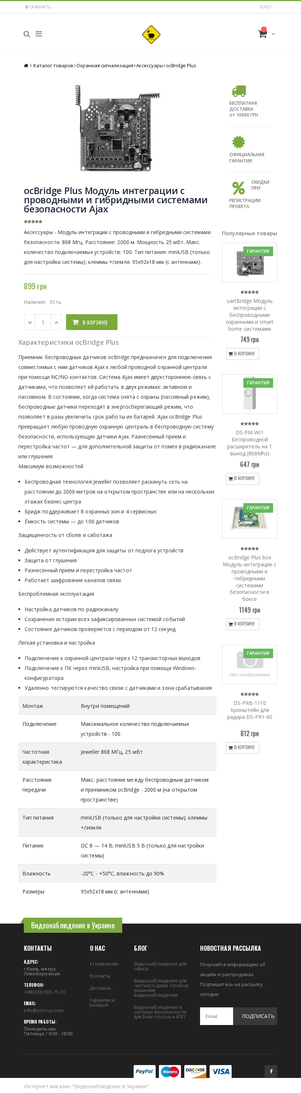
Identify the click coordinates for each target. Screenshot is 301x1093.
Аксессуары (149, 65)
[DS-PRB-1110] (250, 664)
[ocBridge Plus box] (250, 519)
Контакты (100, 975)
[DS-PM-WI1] (250, 394)
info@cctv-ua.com (44, 1010)
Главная (26, 65)
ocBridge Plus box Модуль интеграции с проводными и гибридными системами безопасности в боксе (249, 578)
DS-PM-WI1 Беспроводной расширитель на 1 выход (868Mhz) (249, 443)
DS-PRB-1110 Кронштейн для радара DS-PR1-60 (249, 709)
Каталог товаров (53, 65)
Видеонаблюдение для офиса (160, 966)
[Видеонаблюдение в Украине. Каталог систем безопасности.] (151, 34)
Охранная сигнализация (104, 65)
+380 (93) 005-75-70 (44, 992)
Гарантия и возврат (102, 1002)
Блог (266, 7)
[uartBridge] (250, 262)
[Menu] (39, 34)
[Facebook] (271, 1071)
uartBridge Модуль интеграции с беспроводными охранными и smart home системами (249, 314)
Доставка (100, 988)
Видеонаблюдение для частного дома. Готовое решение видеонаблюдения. (161, 987)
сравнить (40, 7)
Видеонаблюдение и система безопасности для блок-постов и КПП (160, 1012)
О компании (104, 963)
